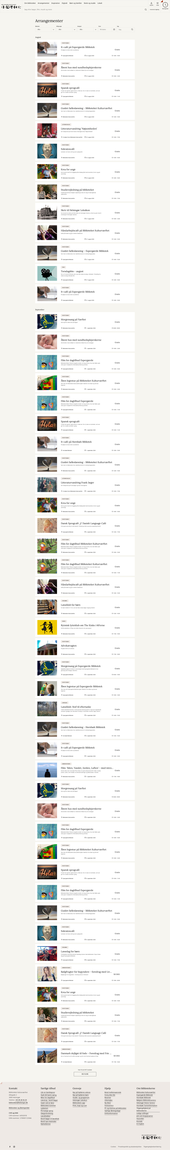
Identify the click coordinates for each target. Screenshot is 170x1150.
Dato (99, 26)
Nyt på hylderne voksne (81, 1092)
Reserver (108, 1097)
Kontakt (139, 1121)
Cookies (113, 1147)
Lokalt (100, 3)
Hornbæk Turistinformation (147, 1105)
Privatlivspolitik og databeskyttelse (129, 1147)
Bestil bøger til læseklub (50, 1119)
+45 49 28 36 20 (21, 1100)
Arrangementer (43, 3)
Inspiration (55, 3)
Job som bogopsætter (145, 1116)
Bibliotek (37, 26)
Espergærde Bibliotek (145, 1095)
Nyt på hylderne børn (81, 1095)
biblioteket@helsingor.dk (18, 1103)
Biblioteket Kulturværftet (146, 1092)
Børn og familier (76, 3)
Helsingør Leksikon (80, 1100)
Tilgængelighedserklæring (152, 1147)
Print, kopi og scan (80, 1105)
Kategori (79, 26)
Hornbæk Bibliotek (144, 1097)
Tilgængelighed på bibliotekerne (144, 1109)
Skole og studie (89, 3)
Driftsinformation (111, 1113)
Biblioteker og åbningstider (19, 1108)
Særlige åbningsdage (112, 1111)
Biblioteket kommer (48, 1105)
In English (140, 1124)
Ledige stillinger (143, 1113)
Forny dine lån (110, 1095)
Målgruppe (59, 26)
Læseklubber (45, 1116)
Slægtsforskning (47, 1113)
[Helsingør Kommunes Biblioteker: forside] (11, 6)
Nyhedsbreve (46, 1124)
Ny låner (108, 1103)
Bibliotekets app (79, 1103)
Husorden (140, 1119)
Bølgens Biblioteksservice (146, 1100)
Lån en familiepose (48, 1092)
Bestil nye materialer (48, 1121)
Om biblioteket (30, 3)
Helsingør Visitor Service (146, 1103)
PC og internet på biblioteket (115, 1108)
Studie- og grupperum (81, 1097)
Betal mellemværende (113, 1092)
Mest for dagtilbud (48, 1097)
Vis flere (85, 1074)
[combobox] (85, 9)
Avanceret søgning (154, 9)
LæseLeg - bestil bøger (49, 1100)
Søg (118, 26)
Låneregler (109, 1100)
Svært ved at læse (47, 1103)
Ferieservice (109, 1105)
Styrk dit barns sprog (48, 1095)
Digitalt (64, 3)
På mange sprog (47, 1111)
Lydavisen (44, 1108)
